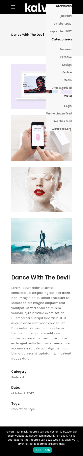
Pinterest (17, 377)
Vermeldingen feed (59, 113)
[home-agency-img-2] (41, 189)
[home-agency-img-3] (41, 86)
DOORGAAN (42, 450)
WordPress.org (62, 129)
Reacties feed (62, 121)
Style (31, 409)
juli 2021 (66, 16)
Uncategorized (62, 88)
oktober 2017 (63, 23)
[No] (78, 441)
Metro (68, 80)
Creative (66, 57)
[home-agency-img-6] (41, 138)
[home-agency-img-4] (41, 241)
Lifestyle (66, 72)
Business (65, 49)
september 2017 (61, 31)
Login (68, 106)
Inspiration (19, 409)
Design (67, 65)
